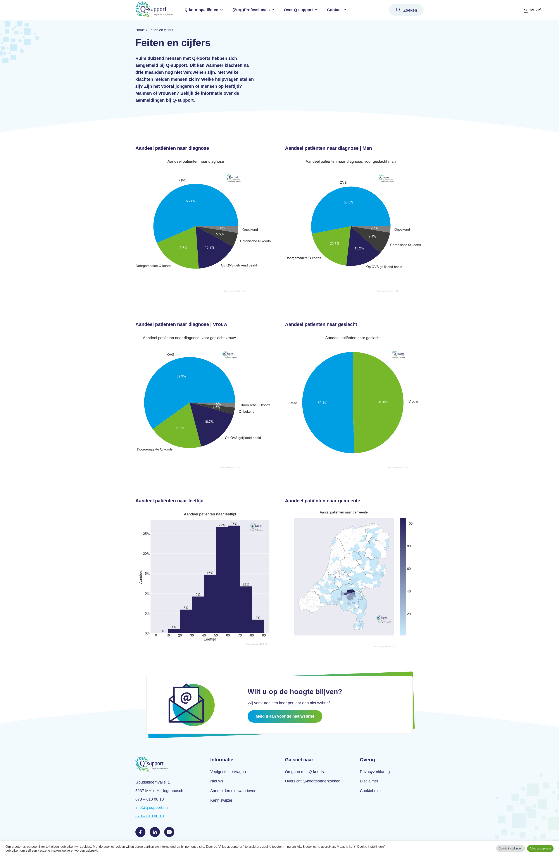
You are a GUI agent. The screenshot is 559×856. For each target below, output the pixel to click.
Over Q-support (298, 10)
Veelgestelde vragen (228, 772)
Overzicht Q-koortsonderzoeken (312, 781)
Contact (334, 10)
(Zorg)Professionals (251, 10)
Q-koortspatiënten (201, 10)
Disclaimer (369, 781)
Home (140, 30)
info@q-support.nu (151, 807)
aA (526, 10)
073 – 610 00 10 (149, 816)
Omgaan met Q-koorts (304, 772)
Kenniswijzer (221, 800)
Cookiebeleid (371, 791)
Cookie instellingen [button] (510, 848)
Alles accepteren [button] (540, 848)
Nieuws (216, 781)
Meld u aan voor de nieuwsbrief (285, 716)
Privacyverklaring (375, 772)
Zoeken (410, 10)
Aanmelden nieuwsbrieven (233, 791)
